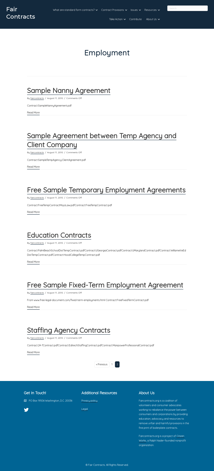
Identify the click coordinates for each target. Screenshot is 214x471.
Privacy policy (89, 400)
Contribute (135, 19)
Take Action (116, 19)
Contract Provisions (112, 9)
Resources (150, 9)
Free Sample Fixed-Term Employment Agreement (105, 284)
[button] (96, 10)
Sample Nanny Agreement (68, 90)
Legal (84, 409)
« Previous (101, 364)
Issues (134, 9)
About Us (151, 19)
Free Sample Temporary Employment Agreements (106, 189)
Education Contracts (59, 235)
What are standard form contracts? (73, 9)
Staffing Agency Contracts (68, 330)
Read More (33, 112)
